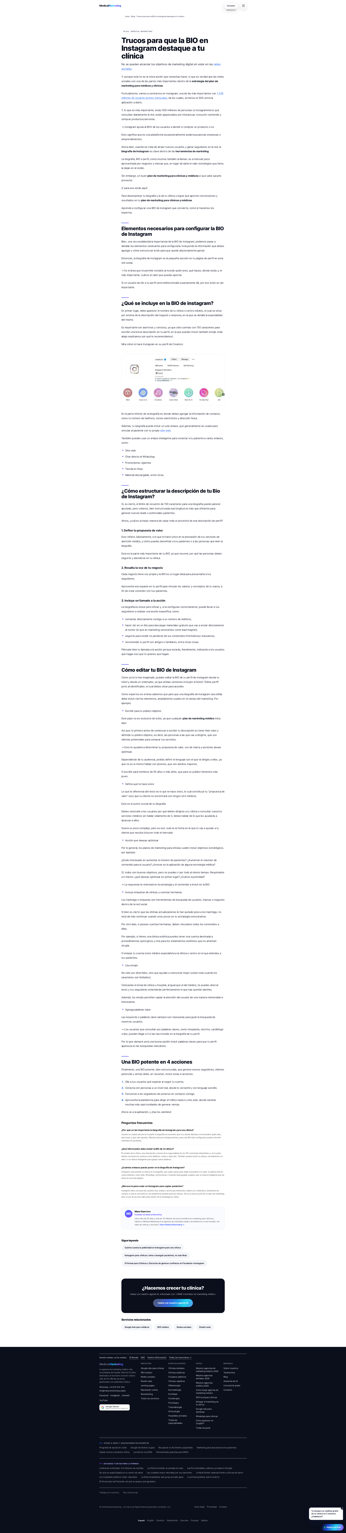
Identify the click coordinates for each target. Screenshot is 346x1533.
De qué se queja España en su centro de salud (121, 1472)
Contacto (228, 1390)
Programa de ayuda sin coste (113, 1447)
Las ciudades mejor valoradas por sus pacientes (169, 1472)
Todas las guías (203, 1428)
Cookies (223, 1507)
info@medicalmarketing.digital (112, 1391)
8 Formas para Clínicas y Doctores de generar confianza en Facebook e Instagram (164, 1263)
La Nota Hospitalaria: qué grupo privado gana (162, 1477)
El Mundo (133, 1357)
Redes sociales (184, 1327)
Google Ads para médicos (137, 1327)
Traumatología (175, 1407)
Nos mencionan (130, 1492)
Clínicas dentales (176, 1368)
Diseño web (204, 1327)
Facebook (104, 1395)
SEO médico (163, 1327)
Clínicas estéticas (176, 1372)
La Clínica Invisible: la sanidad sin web (165, 1468)
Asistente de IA (231, 1381)
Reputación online (149, 1390)
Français (195, 1520)
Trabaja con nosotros (109, 1492)
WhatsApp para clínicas (207, 1416)
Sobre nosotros (231, 1368)
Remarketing (147, 1394)
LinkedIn (126, 1395)
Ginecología (174, 1411)
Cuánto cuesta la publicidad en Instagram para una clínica (153, 1247)
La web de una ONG (143, 1452)
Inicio (127, 16)
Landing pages (148, 1385)
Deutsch (160, 1520)
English (150, 1520)
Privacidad (212, 1507)
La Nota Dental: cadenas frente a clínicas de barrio (219, 1472)
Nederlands (172, 1520)
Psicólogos (173, 1402)
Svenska (184, 1520)
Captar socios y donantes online (114, 1452)
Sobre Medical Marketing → (171, 1224)
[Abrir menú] (243, 5)
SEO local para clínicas (206, 1397)
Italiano (204, 1520)
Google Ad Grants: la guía (142, 1447)
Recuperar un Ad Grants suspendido (176, 1447)
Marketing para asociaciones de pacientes (216, 1447)
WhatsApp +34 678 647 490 (112, 1387)
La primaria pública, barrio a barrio (203, 1477)
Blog (133, 16)
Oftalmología (174, 1385)
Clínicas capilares (176, 1381)
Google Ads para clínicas (152, 1368)
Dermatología (174, 1390)
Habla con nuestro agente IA (173, 1303)
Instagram (115, 1395)
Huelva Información (157, 1357)
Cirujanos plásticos (177, 1376)
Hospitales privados (177, 1415)
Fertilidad (172, 1394)
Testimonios (229, 1372)
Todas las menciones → (180, 1357)
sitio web (165, 430)
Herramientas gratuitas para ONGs (172, 1452)
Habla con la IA (334, 1527)
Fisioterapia (173, 1398)
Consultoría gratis (232, 1385)
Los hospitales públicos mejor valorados (118, 1477)
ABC (143, 1357)
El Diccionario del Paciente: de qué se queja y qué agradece (127, 1481)
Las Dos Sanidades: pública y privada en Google (209, 1468)
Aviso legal (199, 1507)
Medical (110, 5)
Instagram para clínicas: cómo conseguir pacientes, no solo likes (156, 1255)
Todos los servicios (150, 1398)
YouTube (103, 1400)
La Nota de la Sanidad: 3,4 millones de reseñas (121, 1468)
